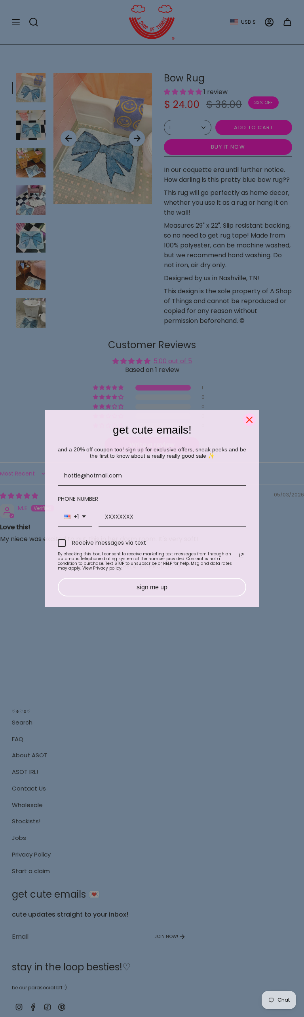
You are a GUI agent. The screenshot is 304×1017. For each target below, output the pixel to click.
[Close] (249, 419)
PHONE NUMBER (78, 499)
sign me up (152, 587)
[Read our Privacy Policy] (241, 555)
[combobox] (75, 517)
